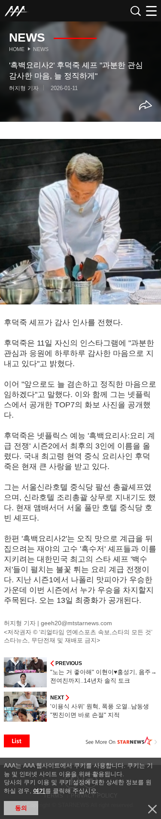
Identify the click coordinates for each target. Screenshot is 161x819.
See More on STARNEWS (121, 741)
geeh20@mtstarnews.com (76, 623)
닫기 (152, 809)
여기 (39, 790)
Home (16, 49)
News (41, 49)
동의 (21, 807)
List (17, 741)
